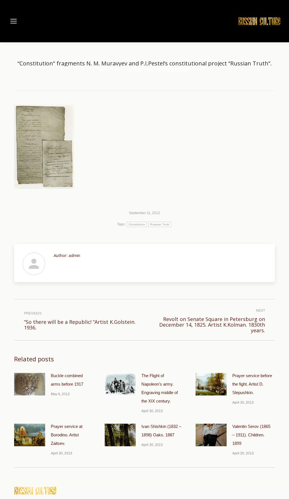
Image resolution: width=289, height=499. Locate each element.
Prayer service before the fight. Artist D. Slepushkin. (252, 384)
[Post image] (29, 384)
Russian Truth (159, 224)
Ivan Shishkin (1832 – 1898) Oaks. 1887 (161, 430)
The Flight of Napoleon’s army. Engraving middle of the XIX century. (159, 388)
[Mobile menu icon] (13, 21)
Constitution (137, 224)
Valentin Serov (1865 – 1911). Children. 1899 (251, 435)
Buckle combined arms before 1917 (67, 379)
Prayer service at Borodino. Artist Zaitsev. (66, 435)
